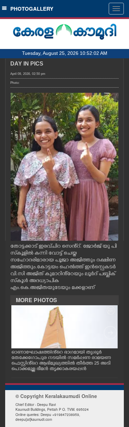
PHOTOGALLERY (30, 8)
